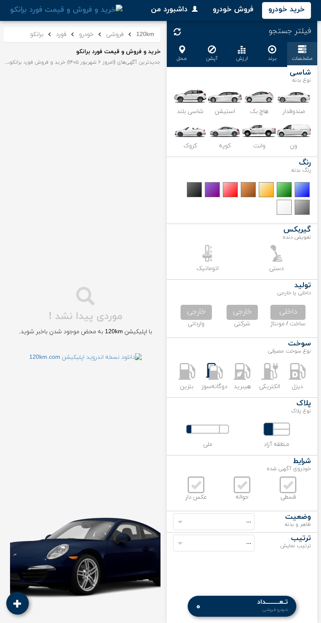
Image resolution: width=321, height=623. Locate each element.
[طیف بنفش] (212, 189)
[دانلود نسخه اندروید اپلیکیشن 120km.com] (85, 357)
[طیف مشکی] (194, 189)
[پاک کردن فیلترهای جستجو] (177, 31)
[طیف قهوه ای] (248, 189)
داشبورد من (169, 9)
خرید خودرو (286, 9)
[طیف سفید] (284, 207)
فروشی (115, 35)
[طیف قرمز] (230, 189)
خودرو (86, 35)
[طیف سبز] (284, 189)
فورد (61, 35)
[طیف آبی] (302, 189)
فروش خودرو (233, 9)
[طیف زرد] (266, 189)
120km (145, 35)
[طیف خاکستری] (302, 207)
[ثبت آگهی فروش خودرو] (17, 603)
